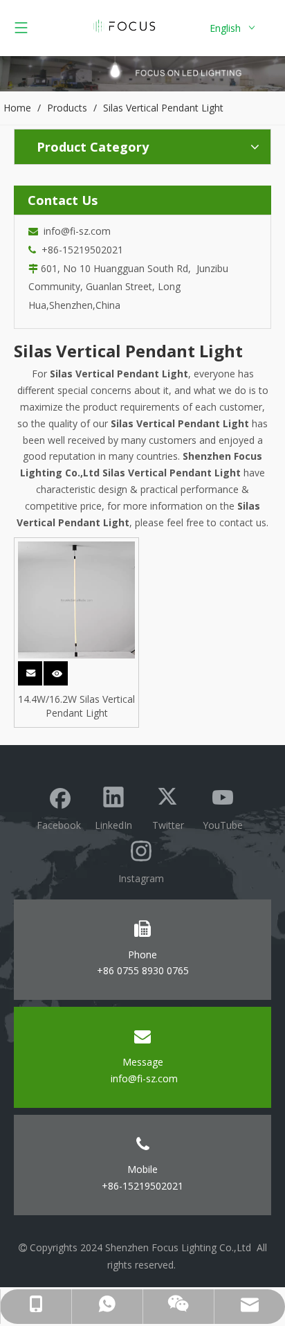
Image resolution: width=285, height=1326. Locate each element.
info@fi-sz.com (74, 231)
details (65, 669)
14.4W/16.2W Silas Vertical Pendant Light (76, 705)
